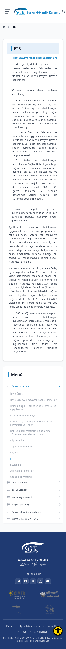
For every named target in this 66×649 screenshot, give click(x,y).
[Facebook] (26, 581)
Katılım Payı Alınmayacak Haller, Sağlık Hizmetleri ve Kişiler (32, 423)
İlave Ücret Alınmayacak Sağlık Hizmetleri (33, 399)
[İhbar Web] (49, 609)
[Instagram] (40, 581)
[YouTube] (48, 581)
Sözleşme (15, 464)
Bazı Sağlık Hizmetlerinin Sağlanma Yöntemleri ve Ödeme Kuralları (30, 432)
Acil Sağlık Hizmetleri (22, 470)
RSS (24, 631)
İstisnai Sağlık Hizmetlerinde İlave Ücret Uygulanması (33, 407)
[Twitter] (33, 581)
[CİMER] (16, 594)
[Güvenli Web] (16, 609)
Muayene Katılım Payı (22, 415)
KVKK (9, 626)
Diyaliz (14, 452)
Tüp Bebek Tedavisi (21, 446)
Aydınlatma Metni (30, 626)
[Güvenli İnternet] (49, 594)
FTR (12, 458)
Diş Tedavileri (18, 440)
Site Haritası (41, 631)
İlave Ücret (16, 393)
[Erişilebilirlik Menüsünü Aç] (58, 630)
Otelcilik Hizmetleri (21, 476)
